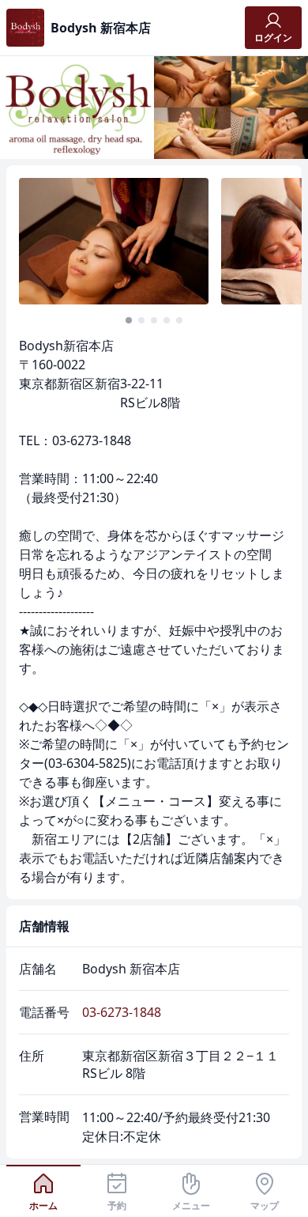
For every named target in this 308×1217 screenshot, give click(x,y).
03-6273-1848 (121, 1012)
